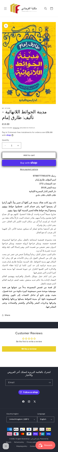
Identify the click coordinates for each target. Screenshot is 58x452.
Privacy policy (32, 442)
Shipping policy (21, 446)
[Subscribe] (49, 382)
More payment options (29, 169)
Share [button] (7, 315)
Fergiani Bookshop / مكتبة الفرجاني (28, 439)
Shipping (16, 127)
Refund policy (19, 442)
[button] (5, 8)
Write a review (29, 349)
